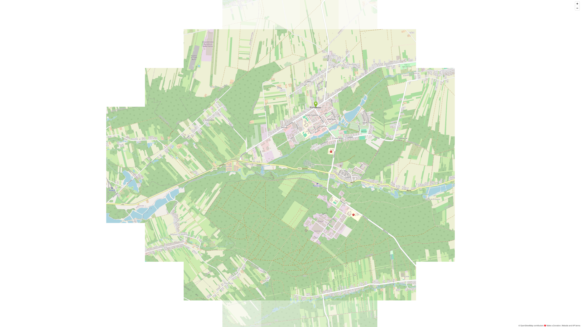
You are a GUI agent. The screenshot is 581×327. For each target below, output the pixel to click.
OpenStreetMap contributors (531, 325)
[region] (290, 163)
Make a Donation (554, 325)
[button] (316, 104)
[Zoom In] (577, 4)
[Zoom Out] (577, 8)
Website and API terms (571, 325)
